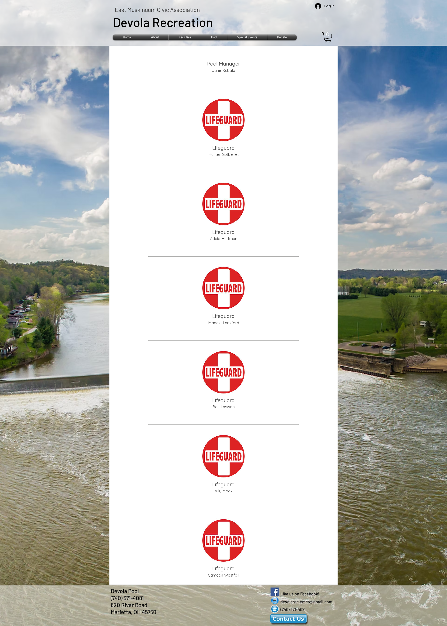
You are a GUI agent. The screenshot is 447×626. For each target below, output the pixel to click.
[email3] (275, 600)
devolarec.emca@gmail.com (306, 601)
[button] (155, 37)
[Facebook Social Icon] (275, 592)
